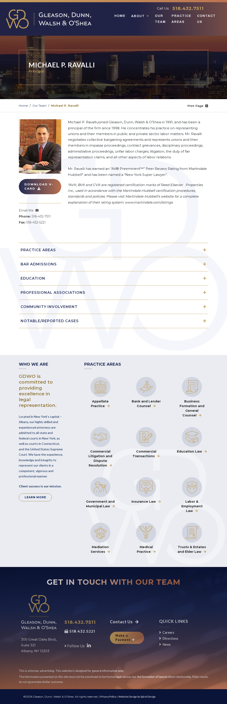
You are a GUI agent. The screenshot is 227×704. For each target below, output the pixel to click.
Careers (168, 632)
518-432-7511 (41, 216)
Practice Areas (181, 18)
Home (119, 16)
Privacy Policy (108, 696)
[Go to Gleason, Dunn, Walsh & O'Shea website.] (39, 612)
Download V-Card (38, 186)
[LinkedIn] (89, 645)
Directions (170, 638)
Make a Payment (123, 638)
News (166, 644)
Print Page (195, 106)
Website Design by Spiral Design (137, 696)
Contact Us (206, 18)
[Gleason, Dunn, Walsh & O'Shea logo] (49, 19)
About (138, 16)
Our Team (160, 18)
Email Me (26, 210)
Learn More (35, 497)
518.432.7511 (188, 8)
